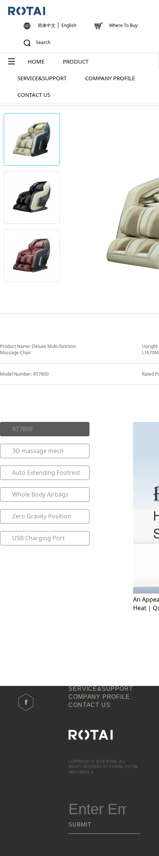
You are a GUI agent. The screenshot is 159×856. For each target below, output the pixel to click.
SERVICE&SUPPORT (42, 78)
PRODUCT (75, 61)
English (68, 25)
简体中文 (46, 25)
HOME (36, 61)
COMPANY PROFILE (110, 78)
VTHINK (116, 766)
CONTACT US (33, 94)
